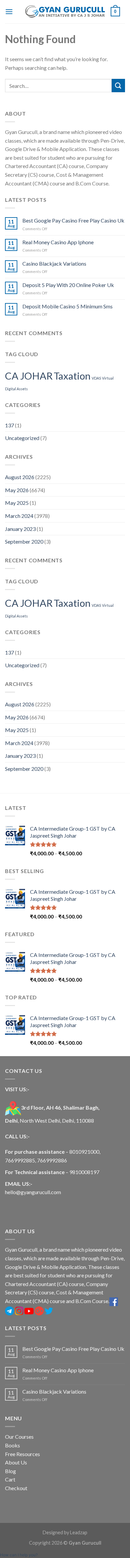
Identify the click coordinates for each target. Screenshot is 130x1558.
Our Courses (19, 1436)
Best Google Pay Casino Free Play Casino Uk (73, 220)
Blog (10, 1471)
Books (12, 1445)
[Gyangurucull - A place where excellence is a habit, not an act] (65, 11)
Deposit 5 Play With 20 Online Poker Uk (68, 285)
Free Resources (22, 1454)
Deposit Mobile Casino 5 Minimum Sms (67, 306)
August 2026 (19, 477)
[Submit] (118, 85)
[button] (19, 1554)
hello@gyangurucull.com (33, 1192)
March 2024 (19, 516)
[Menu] (9, 11)
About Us (16, 1462)
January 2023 (20, 529)
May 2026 (17, 490)
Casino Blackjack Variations (54, 263)
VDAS (96, 378)
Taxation (72, 376)
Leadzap (78, 1532)
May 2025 (17, 503)
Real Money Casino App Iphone (58, 242)
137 (9, 425)
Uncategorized (22, 438)
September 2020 (24, 541)
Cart (10, 1479)
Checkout (16, 1488)
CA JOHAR (29, 376)
